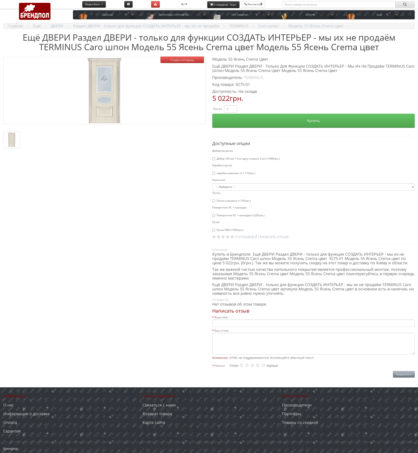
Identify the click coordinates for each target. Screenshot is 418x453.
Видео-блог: (93, 4)
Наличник (218, 180)
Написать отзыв (273, 236)
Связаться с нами (159, 405)
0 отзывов (244, 236)
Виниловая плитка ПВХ (173, 15)
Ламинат (107, 15)
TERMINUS (238, 25)
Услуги (309, 15)
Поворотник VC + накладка (229, 207)
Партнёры (291, 413)
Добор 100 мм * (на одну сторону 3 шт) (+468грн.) (248, 158)
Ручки (216, 222)
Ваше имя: (221, 317)
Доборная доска (222, 151)
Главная (15, 25)
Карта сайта (154, 422)
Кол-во (217, 109)
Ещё (37, 25)
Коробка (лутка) (222, 165)
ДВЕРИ (57, 25)
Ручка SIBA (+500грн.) (230, 230)
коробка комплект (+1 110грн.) (236, 173)
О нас (8, 405)
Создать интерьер (182, 60)
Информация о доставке (26, 413)
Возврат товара (157, 413)
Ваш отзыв (221, 330)
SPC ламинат (239, 15)
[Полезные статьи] (128, 4)
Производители (297, 405)
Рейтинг (219, 366)
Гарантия (12, 431)
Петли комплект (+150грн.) (234, 201)
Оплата (10, 422)
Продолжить (404, 374)
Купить (313, 120)
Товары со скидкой (300, 422)
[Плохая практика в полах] (155, 4)
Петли (216, 193)
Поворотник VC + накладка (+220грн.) (241, 215)
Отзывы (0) (220, 300)
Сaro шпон (268, 25)
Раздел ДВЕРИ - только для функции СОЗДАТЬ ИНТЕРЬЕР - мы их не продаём (146, 25)
